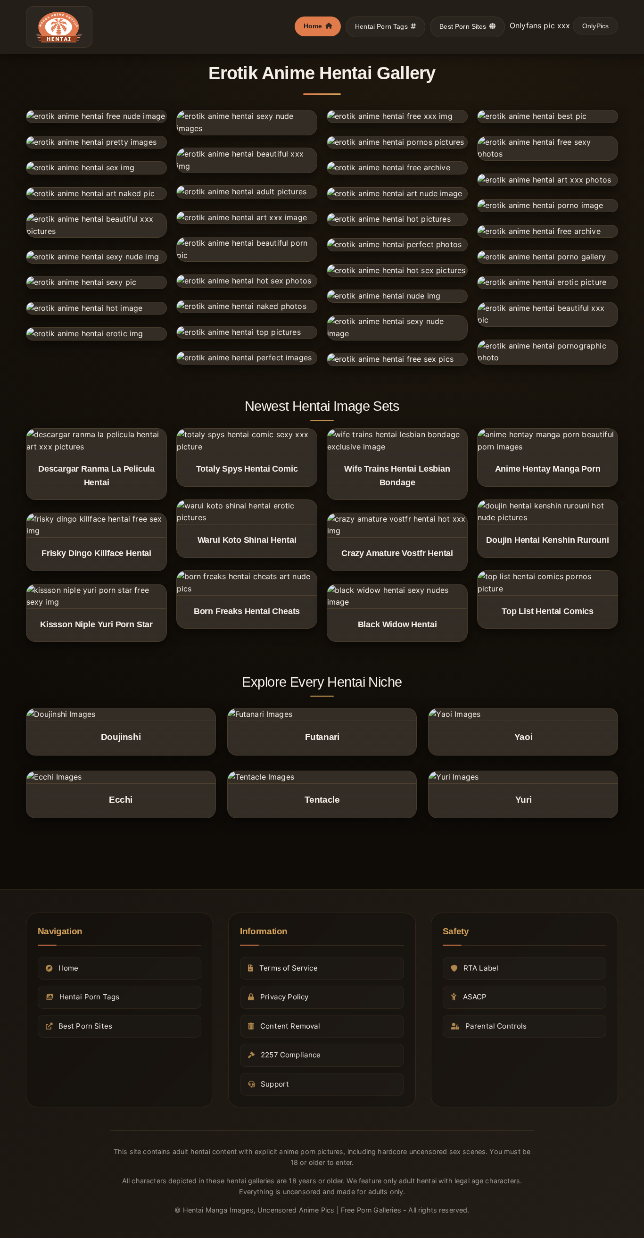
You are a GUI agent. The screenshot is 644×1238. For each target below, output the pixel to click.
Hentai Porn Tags (381, 26)
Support (275, 1084)
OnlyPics (595, 26)
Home (313, 26)
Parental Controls (496, 1026)
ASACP (475, 997)
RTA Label (480, 968)
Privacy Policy (284, 997)
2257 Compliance (291, 1055)
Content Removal (290, 1026)
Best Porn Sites (462, 26)
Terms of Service (288, 968)
